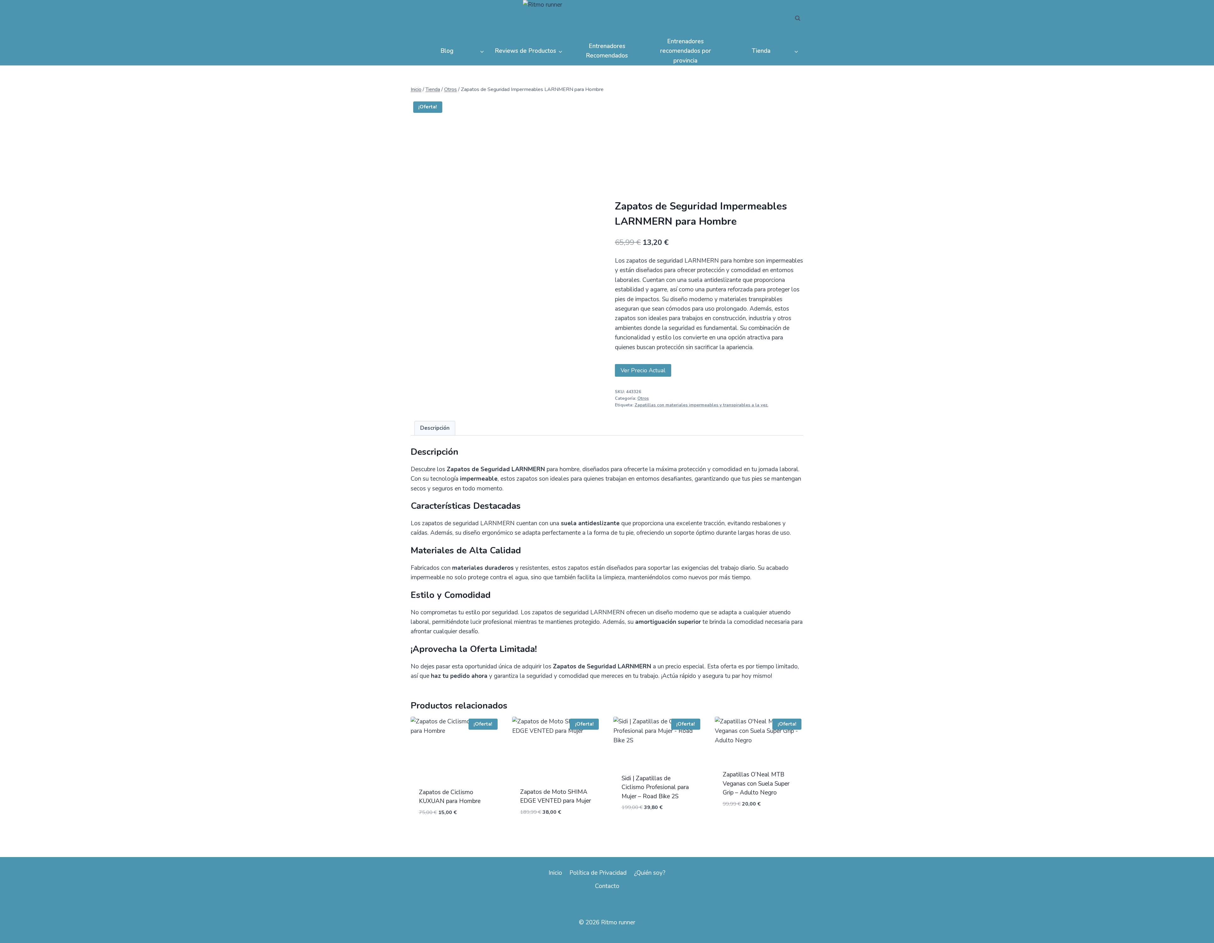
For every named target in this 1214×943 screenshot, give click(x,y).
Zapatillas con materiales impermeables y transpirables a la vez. (701, 405)
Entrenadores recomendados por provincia (685, 51)
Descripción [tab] (435, 428)
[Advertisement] (709, 152)
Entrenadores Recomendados (607, 51)
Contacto (607, 886)
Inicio (555, 873)
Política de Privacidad (598, 873)
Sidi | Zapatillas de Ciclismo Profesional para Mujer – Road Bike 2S (655, 787)
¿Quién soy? (649, 873)
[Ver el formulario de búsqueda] (797, 18)
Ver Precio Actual (643, 370)
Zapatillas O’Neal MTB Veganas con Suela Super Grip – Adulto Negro (756, 783)
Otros (643, 398)
